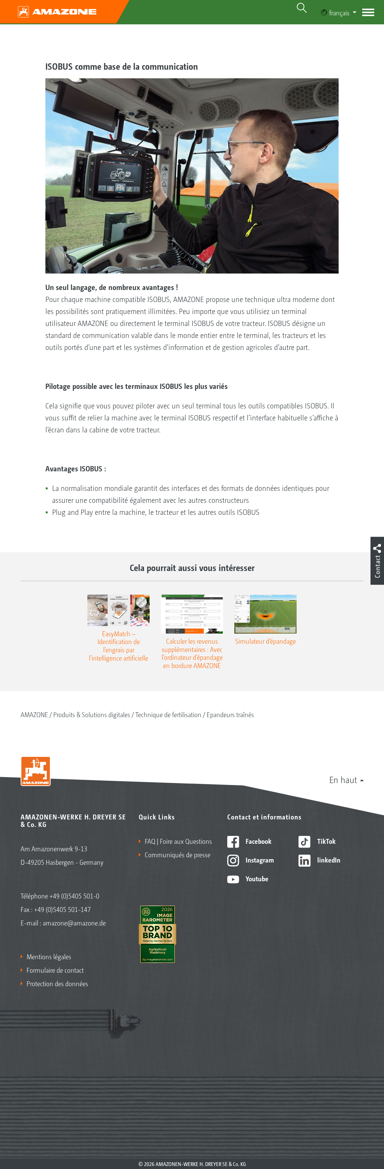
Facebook (258, 840)
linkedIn (328, 859)
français (339, 12)
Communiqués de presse (177, 854)
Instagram (259, 859)
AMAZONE (34, 714)
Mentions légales (49, 956)
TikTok (326, 840)
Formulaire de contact (55, 969)
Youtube (256, 878)
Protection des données (57, 983)
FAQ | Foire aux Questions (178, 840)
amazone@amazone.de (74, 922)
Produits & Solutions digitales (91, 714)
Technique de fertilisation (168, 714)
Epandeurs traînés (230, 714)
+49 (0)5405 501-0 (74, 895)
